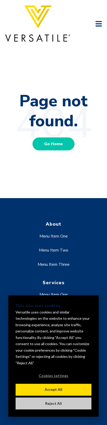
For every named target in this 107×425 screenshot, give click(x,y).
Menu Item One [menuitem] (53, 236)
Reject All (53, 403)
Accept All (53, 389)
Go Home (53, 144)
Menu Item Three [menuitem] (54, 264)
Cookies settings (53, 375)
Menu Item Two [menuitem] (53, 250)
